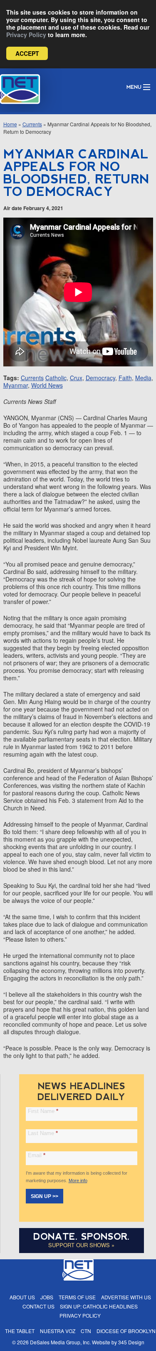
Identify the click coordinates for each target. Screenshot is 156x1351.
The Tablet (20, 1330)
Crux (76, 377)
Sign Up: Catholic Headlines (99, 1306)
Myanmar (15, 385)
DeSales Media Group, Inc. (60, 1342)
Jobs (46, 1297)
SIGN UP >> (44, 1196)
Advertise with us (126, 1297)
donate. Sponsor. (81, 1236)
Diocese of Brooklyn (126, 1330)
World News (47, 385)
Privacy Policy (26, 34)
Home (10, 124)
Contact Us (38, 1306)
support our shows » (81, 1245)
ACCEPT (27, 53)
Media (143, 377)
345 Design (131, 1342)
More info (78, 1180)
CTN (86, 1330)
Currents (32, 124)
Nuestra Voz (57, 1330)
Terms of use (77, 1297)
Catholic (56, 377)
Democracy (100, 377)
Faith (125, 377)
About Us (22, 1297)
